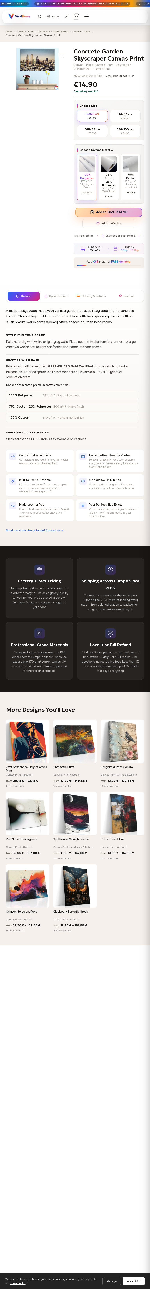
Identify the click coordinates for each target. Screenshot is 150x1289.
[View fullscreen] (62, 54)
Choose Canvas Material (97, 150)
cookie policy (18, 1283)
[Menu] (86, 16)
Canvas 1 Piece (81, 31)
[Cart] (76, 16)
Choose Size (88, 106)
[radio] (92, 116)
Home (8, 31)
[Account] (67, 16)
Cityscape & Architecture (53, 31)
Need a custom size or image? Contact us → (34, 530)
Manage (111, 1281)
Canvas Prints (25, 31)
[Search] (40, 16)
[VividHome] (18, 16)
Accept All (133, 1281)
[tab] (23, 296)
